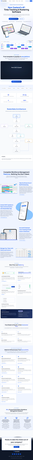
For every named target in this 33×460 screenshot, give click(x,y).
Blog (15, 456)
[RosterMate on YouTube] (20, 454)
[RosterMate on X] (14, 454)
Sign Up (23, 456)
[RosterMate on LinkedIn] (16, 454)
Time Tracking (23, 240)
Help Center (20, 456)
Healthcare (17, 88)
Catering (13, 88)
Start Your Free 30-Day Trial (16, 81)
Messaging (3, 294)
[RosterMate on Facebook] (12, 454)
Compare (18, 456)
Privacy (12, 456)
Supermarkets (26, 88)
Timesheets (19, 280)
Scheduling (22, 194)
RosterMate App (4, 217)
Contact (9, 456)
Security (9, 88)
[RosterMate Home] (14, 451)
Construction (4, 88)
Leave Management (4, 281)
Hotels (21, 88)
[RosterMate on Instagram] (18, 454)
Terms (14, 456)
